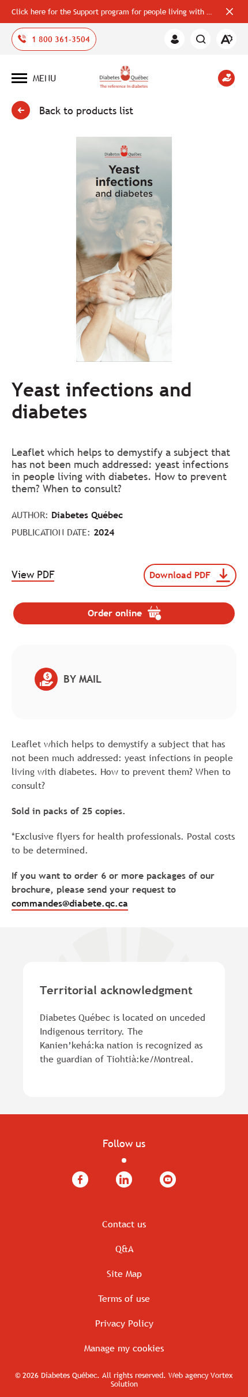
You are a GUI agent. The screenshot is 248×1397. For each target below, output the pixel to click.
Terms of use (124, 1298)
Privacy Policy (124, 1323)
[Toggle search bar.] (200, 39)
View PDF (33, 575)
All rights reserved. (134, 1375)
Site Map (124, 1273)
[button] (34, 77)
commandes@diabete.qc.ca (70, 903)
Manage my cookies (124, 1348)
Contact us (124, 1224)
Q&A (124, 1248)
